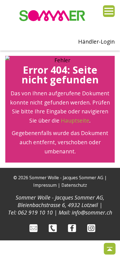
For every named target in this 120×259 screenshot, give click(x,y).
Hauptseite (75, 120)
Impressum (45, 185)
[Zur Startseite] (52, 24)
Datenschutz (74, 185)
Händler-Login (96, 41)
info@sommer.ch (92, 212)
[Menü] (109, 11)
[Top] (110, 249)
